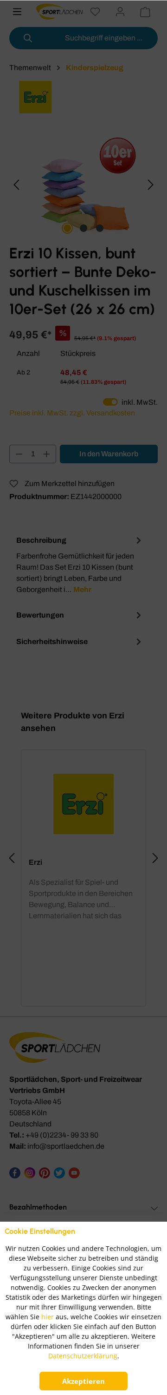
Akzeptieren (83, 1381)
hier (47, 1316)
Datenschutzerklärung (82, 1355)
